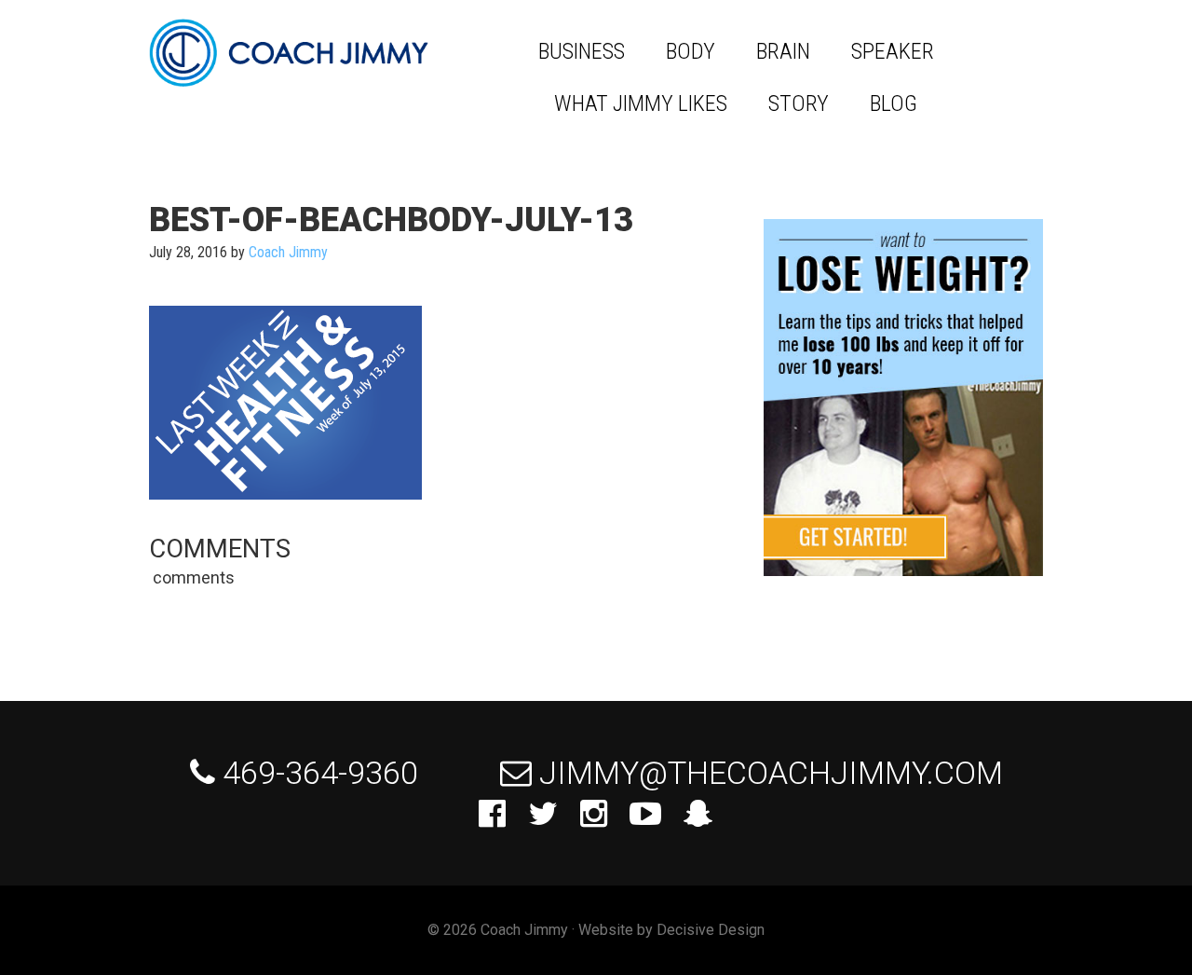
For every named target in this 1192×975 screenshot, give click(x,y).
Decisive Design (711, 930)
